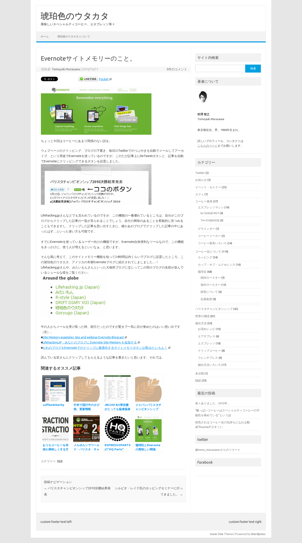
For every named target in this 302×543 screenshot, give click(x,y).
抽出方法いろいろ (209, 364)
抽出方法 (201, 323)
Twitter (200, 172)
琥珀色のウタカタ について (73, 36)
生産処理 (206, 299)
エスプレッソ (206, 343)
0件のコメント (177, 69)
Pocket (104, 79)
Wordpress (258, 533)
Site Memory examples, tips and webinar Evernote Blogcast (83, 337)
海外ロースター (211, 284)
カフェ (199, 194)
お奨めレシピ (206, 328)
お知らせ (201, 179)
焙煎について (209, 291)
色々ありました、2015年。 (212, 403)
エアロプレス (206, 336)
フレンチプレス (208, 357)
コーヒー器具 (203, 201)
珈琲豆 (202, 271)
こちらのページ (207, 145)
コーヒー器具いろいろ (212, 243)
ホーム (45, 36)
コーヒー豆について (208, 251)
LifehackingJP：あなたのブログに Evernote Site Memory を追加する (90, 342)
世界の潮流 (202, 316)
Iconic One (216, 533)
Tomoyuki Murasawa (66, 69)
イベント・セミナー (208, 187)
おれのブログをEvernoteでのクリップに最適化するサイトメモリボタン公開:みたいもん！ (105, 347)
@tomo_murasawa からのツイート (217, 449)
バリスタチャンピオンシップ (214, 308)
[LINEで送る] (88, 79)
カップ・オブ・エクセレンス (216, 264)
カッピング (205, 257)
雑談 (60, 461)
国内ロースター (211, 277)
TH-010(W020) (210, 220)
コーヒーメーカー (209, 235)
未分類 (199, 373)
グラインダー (206, 228)
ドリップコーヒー (209, 350)
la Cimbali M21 (210, 213)
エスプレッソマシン (211, 207)
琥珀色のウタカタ (75, 15)
